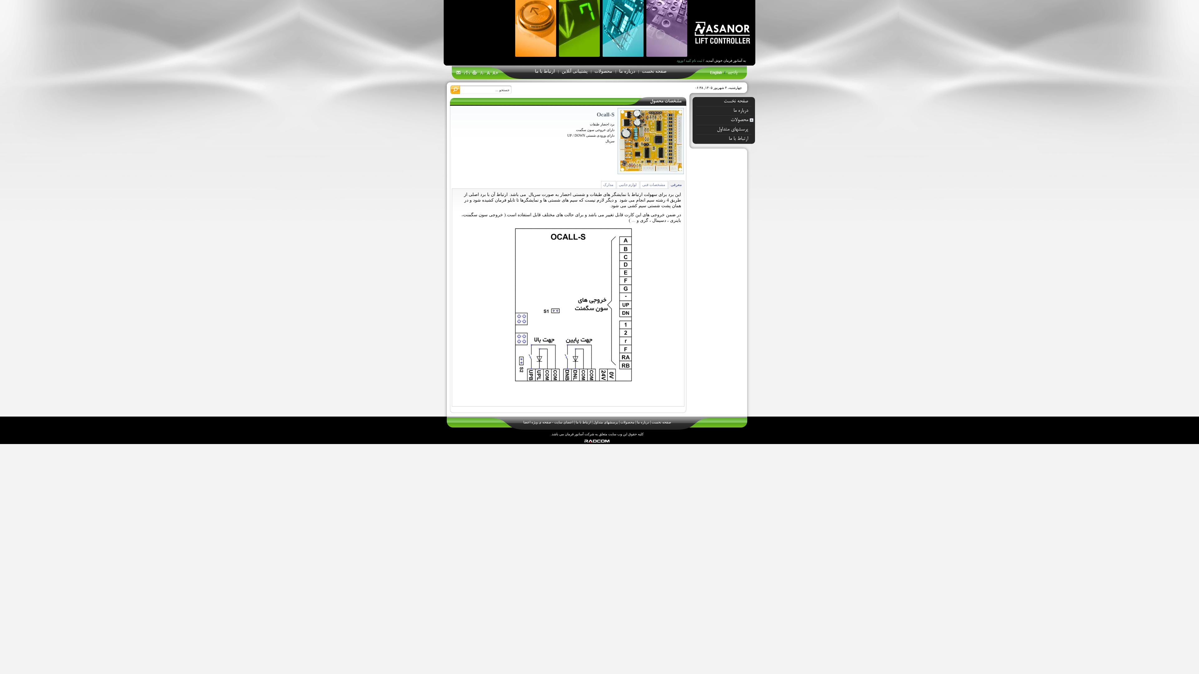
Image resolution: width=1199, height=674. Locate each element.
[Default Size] (489, 73)
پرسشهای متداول (605, 422)
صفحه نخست (661, 422)
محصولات (627, 422)
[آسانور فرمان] (478, 42)
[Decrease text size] (482, 73)
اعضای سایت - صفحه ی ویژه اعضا (548, 422)
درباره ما (643, 422)
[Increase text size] (495, 73)
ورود (680, 60)
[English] (716, 74)
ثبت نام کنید (694, 60)
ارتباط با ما (583, 422)
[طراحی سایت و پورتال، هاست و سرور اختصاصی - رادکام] (597, 441)
